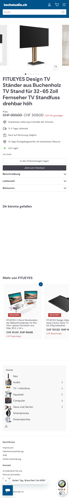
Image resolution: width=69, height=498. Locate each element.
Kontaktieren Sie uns (12, 471)
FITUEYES (25, 278)
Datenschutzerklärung (13, 451)
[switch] (62, 493)
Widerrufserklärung (12, 459)
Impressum (8, 447)
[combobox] (34, 12)
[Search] (63, 12)
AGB (5, 455)
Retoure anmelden (11, 474)
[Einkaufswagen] (56, 4)
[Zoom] (56, 66)
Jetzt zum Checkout (34, 167)
